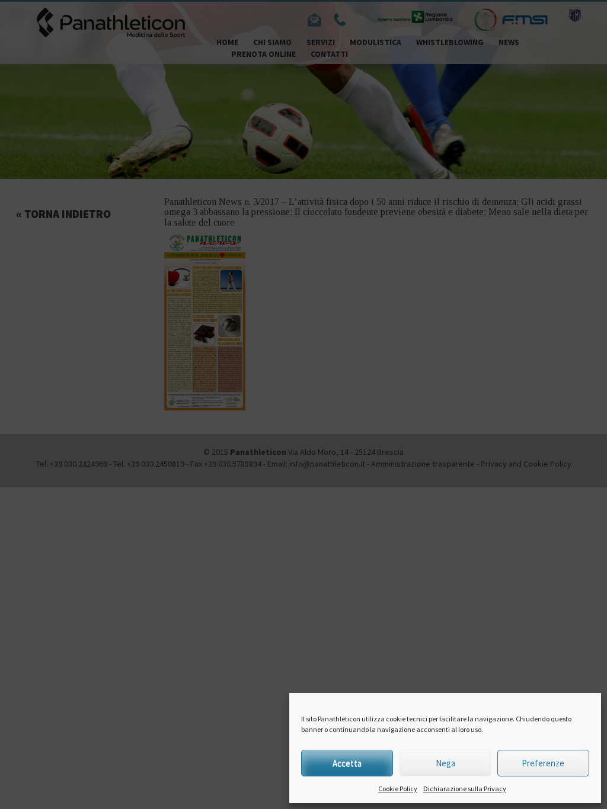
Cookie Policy (397, 788)
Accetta (347, 763)
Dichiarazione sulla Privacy (464, 788)
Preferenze (543, 763)
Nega (445, 763)
